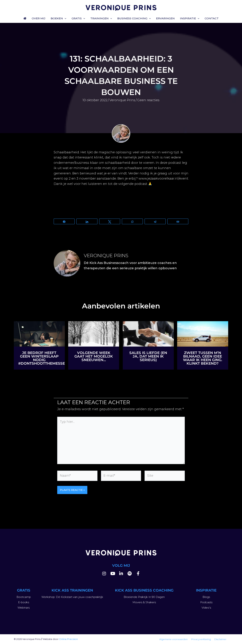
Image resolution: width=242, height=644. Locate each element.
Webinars (24, 607)
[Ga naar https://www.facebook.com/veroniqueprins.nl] (138, 574)
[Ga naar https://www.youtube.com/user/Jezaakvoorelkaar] (112, 574)
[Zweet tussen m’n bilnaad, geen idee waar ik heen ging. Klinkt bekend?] (202, 334)
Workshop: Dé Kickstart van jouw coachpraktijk (72, 597)
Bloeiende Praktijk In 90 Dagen (144, 597)
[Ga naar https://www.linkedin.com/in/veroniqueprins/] (121, 574)
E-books (23, 602)
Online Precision (68, 639)
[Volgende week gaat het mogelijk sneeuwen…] (93, 334)
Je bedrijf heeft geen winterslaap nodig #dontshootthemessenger (46, 358)
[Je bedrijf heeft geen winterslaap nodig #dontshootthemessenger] (39, 334)
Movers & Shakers (144, 602)
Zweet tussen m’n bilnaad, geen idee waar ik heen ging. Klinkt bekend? (202, 358)
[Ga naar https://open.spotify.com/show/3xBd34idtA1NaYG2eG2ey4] (129, 574)
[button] (64, 18)
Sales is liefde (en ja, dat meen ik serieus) (148, 356)
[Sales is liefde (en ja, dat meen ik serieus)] (148, 334)
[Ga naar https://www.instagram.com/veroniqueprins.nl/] (104, 574)
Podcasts (206, 602)
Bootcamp (23, 597)
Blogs (206, 597)
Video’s (206, 607)
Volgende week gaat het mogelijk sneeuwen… (93, 356)
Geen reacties (148, 100)
